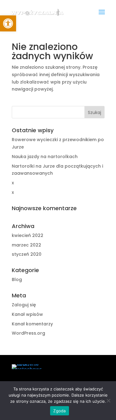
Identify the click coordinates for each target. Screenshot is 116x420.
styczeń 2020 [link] (26, 254)
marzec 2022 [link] (26, 245)
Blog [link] (17, 279)
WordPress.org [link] (28, 333)
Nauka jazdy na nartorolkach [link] (45, 156)
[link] (37, 12)
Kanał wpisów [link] (27, 314)
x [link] (13, 183)
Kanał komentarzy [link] (32, 324)
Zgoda (59, 410)
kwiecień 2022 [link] (27, 235)
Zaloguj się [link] (24, 305)
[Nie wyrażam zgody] (108, 401)
